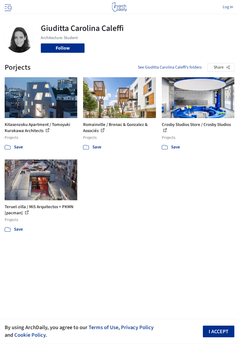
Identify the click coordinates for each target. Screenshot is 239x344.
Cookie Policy (29, 335)
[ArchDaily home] (119, 7)
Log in (228, 7)
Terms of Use (103, 327)
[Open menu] (7, 7)
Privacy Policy (137, 327)
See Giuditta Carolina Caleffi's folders (170, 67)
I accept (219, 331)
